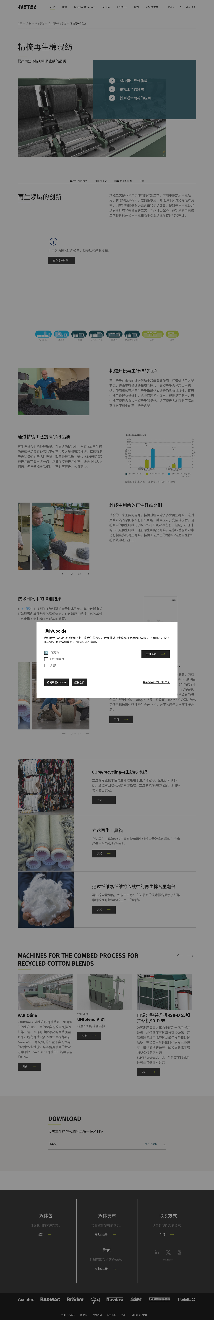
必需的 (54, 653)
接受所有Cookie (56, 682)
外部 (53, 665)
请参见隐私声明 (86, 642)
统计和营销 (57, 659)
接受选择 (79, 682)
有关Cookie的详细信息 (156, 682)
